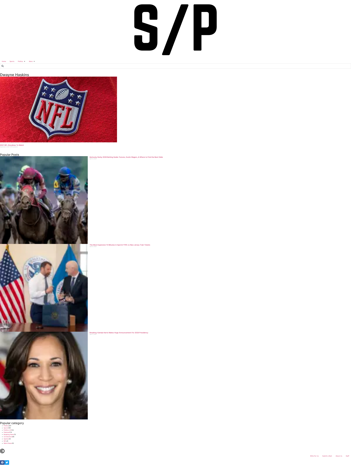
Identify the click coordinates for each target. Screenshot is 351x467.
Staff (347, 456)
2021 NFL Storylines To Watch (12, 145)
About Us (339, 456)
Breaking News (9, 434)
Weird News (8, 443)
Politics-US (7, 430)
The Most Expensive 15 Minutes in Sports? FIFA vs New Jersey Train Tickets (120, 245)
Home (4, 61)
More (31, 61)
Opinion (6, 439)
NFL (5, 441)
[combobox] (175, 66)
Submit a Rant (327, 456)
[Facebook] (2, 462)
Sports (12, 61)
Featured (7, 432)
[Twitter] (7, 462)
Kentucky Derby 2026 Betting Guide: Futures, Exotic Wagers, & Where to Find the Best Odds (126, 157)
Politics (20, 61)
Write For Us (314, 456)
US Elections (8, 437)
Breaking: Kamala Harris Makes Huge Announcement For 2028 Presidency (119, 333)
